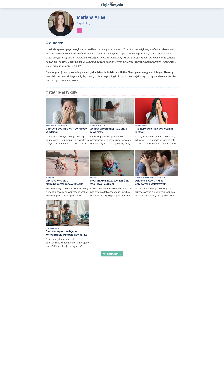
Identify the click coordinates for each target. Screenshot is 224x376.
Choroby (50, 178)
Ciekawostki (141, 126)
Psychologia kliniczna (56, 126)
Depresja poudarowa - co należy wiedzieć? (66, 130)
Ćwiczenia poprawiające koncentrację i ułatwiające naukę (66, 233)
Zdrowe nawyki (97, 126)
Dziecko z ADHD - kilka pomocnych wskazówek (150, 182)
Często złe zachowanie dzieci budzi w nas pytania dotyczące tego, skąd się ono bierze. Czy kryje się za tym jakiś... (111, 192)
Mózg (93, 178)
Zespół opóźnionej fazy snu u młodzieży (109, 130)
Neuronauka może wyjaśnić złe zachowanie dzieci (109, 182)
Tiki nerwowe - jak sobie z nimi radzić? (154, 130)
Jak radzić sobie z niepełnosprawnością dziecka (64, 182)
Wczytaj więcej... (112, 253)
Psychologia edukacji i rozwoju (150, 178)
